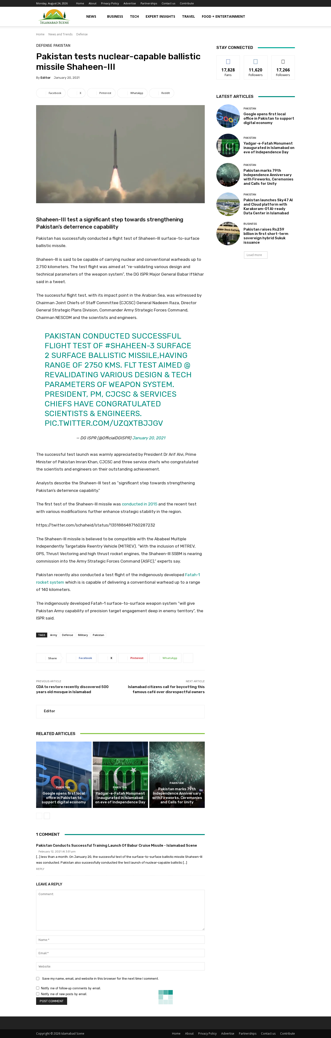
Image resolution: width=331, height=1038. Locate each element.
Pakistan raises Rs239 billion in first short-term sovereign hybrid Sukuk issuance (266, 236)
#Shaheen (126, 345)
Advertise (130, 3)
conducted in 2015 (139, 504)
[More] (188, 658)
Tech (134, 16)
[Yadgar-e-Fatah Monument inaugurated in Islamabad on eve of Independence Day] (120, 775)
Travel (188, 16)
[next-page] (47, 816)
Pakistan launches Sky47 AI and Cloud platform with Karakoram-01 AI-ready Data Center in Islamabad (268, 206)
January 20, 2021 (148, 437)
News (91, 16)
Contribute (187, 3)
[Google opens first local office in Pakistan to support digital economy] (64, 775)
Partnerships (149, 3)
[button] (289, 17)
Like (228, 59)
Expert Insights (160, 16)
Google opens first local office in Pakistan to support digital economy (64, 797)
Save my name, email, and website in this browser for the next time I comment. (100, 978)
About (92, 3)
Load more (254, 255)
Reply (40, 869)
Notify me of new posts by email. (64, 994)
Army (53, 635)
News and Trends (60, 34)
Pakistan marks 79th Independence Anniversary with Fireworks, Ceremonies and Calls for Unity (177, 795)
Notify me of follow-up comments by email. (71, 988)
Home (80, 3)
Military (83, 635)
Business (115, 16)
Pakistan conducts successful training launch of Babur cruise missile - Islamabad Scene (116, 845)
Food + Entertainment (223, 16)
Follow (255, 59)
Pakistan (61, 45)
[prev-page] (39, 816)
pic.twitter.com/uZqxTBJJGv (104, 423)
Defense (82, 34)
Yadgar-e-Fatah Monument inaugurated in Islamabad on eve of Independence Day (120, 797)
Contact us (168, 3)
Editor (45, 77)
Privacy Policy (110, 3)
